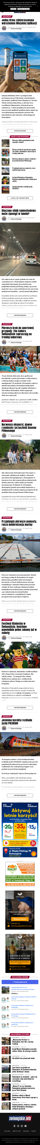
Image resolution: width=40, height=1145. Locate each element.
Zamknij (13, 9)
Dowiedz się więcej (23, 9)
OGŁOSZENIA (7, 1131)
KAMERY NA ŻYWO (17, 1131)
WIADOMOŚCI (26, 1131)
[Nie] (38, 6)
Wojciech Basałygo (16, 28)
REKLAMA (33, 1131)
